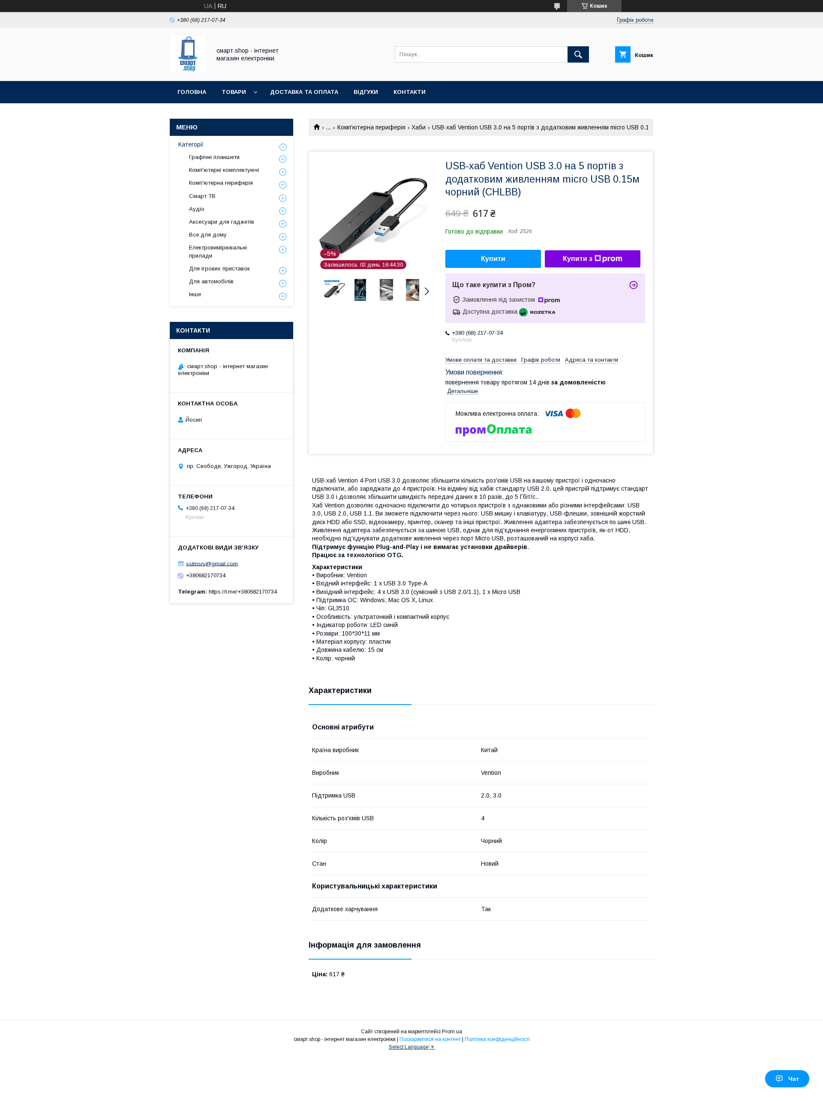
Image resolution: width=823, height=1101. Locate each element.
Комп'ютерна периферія (371, 127)
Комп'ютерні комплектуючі (224, 170)
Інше (195, 294)
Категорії (191, 144)
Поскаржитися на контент (430, 1039)
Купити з (577, 258)
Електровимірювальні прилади (218, 251)
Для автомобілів (211, 281)
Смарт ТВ (202, 196)
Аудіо (196, 209)
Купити (493, 258)
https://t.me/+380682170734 (243, 591)
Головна (191, 92)
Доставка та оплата (304, 92)
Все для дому (208, 234)
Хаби (419, 127)
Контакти (409, 92)
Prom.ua (452, 1032)
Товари (234, 92)
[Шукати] (578, 54)
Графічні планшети (214, 157)
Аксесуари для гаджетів (221, 222)
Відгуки (366, 92)
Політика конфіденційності (497, 1039)
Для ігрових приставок (219, 268)
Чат (793, 1078)
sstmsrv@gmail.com (212, 563)
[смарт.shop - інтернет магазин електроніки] (188, 69)
